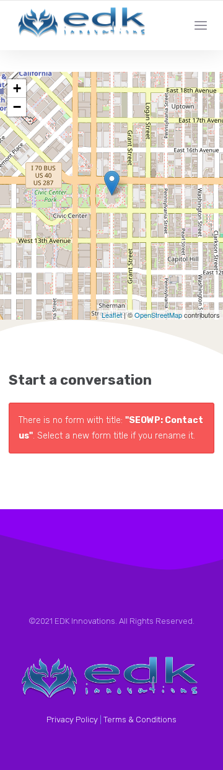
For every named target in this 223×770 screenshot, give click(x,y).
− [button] (17, 107)
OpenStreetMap (158, 315)
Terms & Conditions (140, 719)
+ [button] (17, 88)
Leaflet (112, 315)
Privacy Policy (72, 719)
